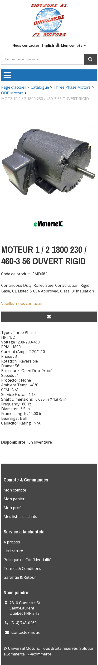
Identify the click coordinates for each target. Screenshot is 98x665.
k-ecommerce (39, 654)
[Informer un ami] (49, 317)
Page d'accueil (13, 87)
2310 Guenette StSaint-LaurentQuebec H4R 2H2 (25, 608)
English (48, 45)
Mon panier (14, 498)
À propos (12, 542)
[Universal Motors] (49, 20)
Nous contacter (25, 45)
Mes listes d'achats (20, 516)
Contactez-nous (25, 632)
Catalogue (40, 87)
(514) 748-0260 (23, 622)
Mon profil (13, 507)
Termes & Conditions (22, 568)
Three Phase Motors (72, 87)
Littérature (13, 550)
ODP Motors (12, 93)
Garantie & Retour (20, 577)
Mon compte (71, 45)
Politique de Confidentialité (27, 559)
